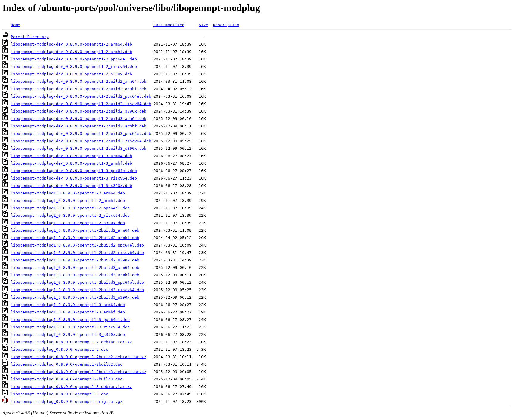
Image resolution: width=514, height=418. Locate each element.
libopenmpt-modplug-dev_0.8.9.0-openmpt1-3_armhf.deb (71, 163)
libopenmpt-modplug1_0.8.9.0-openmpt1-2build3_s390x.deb (75, 297)
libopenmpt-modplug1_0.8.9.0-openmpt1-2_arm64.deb (68, 193)
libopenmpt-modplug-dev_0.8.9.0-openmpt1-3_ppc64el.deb (74, 171)
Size (203, 25)
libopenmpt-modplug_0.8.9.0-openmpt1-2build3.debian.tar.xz (78, 371)
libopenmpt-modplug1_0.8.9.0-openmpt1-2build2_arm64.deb (75, 230)
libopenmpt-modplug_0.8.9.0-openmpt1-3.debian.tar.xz (71, 386)
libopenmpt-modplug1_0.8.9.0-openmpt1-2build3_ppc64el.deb (77, 282)
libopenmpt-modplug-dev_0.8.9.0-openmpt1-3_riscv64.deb (74, 178)
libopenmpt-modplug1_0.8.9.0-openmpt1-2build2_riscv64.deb (77, 252)
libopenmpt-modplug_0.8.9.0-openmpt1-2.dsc (59, 349)
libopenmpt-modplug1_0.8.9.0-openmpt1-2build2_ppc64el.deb (77, 245)
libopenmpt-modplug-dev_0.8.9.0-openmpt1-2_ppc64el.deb (74, 59)
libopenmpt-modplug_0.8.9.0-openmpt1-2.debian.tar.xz (71, 342)
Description (226, 25)
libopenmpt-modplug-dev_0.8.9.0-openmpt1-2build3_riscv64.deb (81, 141)
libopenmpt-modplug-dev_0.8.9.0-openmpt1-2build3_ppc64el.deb (81, 133)
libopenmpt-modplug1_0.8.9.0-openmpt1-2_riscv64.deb (70, 215)
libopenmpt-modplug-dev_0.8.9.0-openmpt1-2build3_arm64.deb (78, 118)
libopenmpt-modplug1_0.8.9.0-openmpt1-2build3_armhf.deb (75, 275)
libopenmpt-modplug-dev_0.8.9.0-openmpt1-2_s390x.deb (71, 74)
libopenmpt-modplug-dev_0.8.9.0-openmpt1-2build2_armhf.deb (78, 89)
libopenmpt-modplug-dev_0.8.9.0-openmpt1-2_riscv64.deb (74, 66)
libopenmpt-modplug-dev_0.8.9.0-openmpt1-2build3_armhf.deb (78, 126)
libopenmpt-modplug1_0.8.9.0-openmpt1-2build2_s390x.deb (75, 260)
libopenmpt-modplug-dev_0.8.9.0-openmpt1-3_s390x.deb (71, 185)
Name (15, 25)
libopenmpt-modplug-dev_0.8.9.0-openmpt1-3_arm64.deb (71, 156)
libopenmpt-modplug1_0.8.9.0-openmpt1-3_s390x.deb (68, 334)
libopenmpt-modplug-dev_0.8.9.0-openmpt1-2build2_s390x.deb (78, 111)
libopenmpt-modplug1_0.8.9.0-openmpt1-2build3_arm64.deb (75, 267)
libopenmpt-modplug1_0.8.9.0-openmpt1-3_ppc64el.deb (70, 319)
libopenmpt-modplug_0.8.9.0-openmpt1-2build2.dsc (67, 364)
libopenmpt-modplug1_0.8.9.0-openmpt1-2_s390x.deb (68, 223)
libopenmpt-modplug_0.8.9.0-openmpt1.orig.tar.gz (67, 401)
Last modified (168, 25)
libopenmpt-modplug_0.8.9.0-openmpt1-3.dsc (59, 394)
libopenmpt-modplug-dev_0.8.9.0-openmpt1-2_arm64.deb (71, 44)
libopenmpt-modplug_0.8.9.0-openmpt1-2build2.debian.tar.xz (78, 357)
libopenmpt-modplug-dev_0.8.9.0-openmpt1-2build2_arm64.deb (78, 81)
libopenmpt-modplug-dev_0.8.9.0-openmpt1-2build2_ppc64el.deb (81, 96)
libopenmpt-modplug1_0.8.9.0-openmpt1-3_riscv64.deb (70, 327)
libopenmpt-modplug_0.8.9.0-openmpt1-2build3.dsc (67, 379)
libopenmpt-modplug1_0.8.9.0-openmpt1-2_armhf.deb (68, 200)
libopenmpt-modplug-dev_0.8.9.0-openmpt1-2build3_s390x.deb (78, 148)
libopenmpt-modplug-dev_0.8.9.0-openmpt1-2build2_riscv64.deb (81, 104)
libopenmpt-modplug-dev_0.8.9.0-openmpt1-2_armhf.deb (71, 51)
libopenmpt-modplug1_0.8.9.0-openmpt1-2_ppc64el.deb (70, 208)
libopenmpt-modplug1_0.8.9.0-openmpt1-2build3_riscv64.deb (77, 290)
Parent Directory (30, 37)
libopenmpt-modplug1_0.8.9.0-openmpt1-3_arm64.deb (68, 304)
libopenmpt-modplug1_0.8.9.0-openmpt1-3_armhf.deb (68, 312)
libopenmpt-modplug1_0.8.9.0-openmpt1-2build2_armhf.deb (75, 237)
